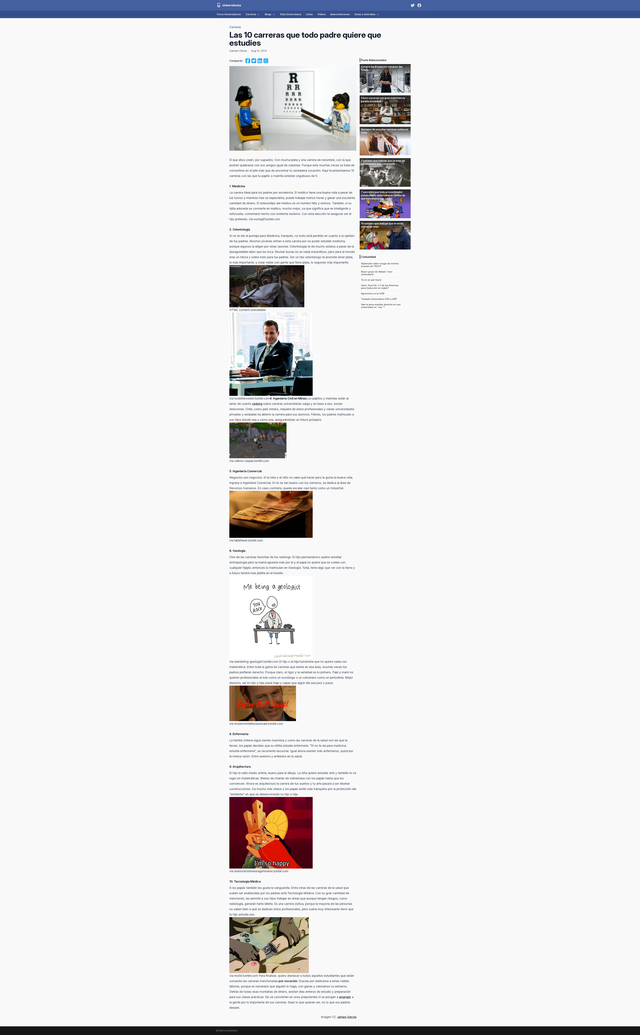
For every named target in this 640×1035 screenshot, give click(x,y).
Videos (322, 14)
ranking (257, 403)
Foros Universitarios (229, 14)
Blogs (268, 14)
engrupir (345, 997)
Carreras (251, 14)
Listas (309, 14)
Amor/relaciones (340, 14)
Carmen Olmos (238, 50)
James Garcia (346, 1017)
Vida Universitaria (290, 14)
